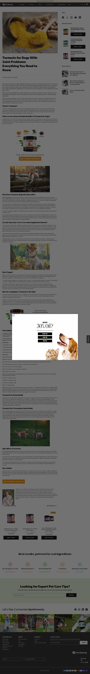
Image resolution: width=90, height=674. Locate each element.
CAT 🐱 (45, 337)
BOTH (45, 341)
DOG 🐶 (45, 334)
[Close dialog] (13, 315)
